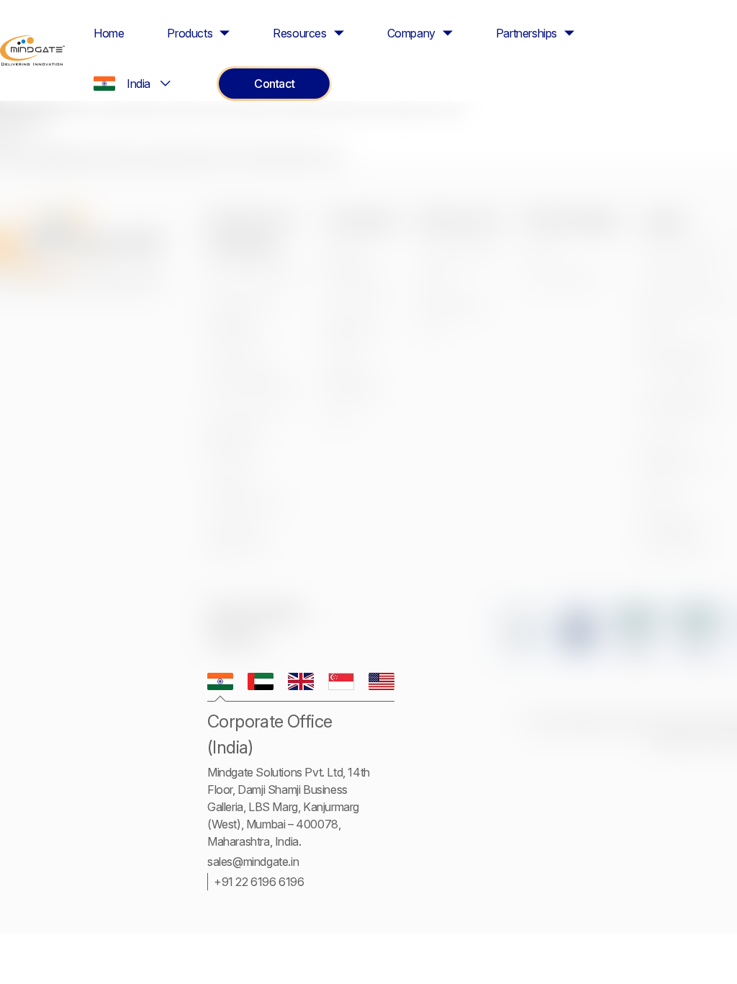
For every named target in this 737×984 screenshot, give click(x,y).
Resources (299, 33)
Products (189, 33)
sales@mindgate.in (253, 861)
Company (411, 33)
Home (109, 33)
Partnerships (526, 33)
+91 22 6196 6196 (259, 882)
